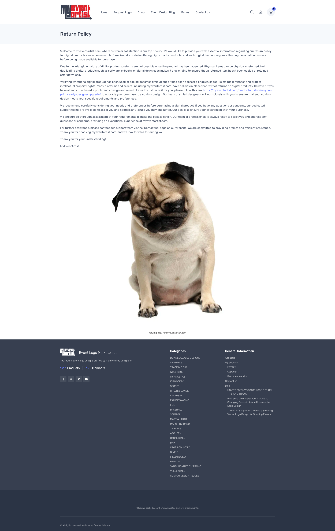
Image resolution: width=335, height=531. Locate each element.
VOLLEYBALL (177, 471)
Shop (141, 12)
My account (231, 362)
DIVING (174, 452)
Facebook (63, 379)
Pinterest (79, 379)
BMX (172, 442)
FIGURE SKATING (179, 400)
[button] (252, 12)
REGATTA (175, 461)
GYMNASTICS (177, 376)
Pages (185, 12)
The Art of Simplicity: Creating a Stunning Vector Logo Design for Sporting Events (250, 412)
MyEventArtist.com (100, 525)
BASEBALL (176, 409)
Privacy (231, 366)
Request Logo (123, 12)
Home (103, 12)
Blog (227, 385)
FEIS (172, 405)
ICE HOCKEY (177, 381)
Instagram (71, 379)
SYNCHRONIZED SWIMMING (185, 466)
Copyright (232, 371)
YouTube (86, 379)
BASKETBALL (177, 438)
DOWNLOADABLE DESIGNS (185, 357)
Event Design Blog (163, 12)
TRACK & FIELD (178, 367)
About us (230, 357)
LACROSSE (176, 395)
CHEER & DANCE (179, 390)
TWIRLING (175, 428)
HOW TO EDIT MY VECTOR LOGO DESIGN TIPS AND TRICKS (249, 392)
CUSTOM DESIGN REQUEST (185, 475)
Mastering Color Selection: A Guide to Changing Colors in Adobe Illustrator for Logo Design (248, 402)
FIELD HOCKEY (178, 456)
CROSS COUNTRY (180, 447)
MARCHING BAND (180, 423)
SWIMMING (176, 362)
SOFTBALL (176, 414)
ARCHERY (175, 433)
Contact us (203, 12)
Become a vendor (237, 376)
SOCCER (174, 386)
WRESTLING (177, 372)
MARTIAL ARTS (178, 419)
